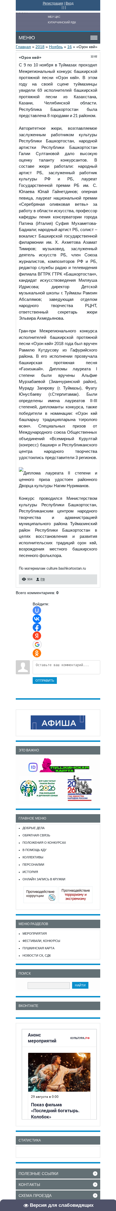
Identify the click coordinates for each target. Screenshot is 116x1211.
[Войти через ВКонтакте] (37, 619)
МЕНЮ (27, 38)
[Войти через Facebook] (37, 627)
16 (69, 46)
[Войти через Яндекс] (37, 636)
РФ (43, 579)
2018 (39, 46)
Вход (69, 3)
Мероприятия (35, 933)
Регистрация (53, 3)
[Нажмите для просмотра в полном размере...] (21, 473)
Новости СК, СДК (37, 955)
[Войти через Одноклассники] (37, 653)
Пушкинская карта (38, 948)
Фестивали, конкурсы (41, 941)
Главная (23, 46)
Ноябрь (56, 46)
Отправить (44, 680)
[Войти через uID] (37, 610)
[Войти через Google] (37, 644)
